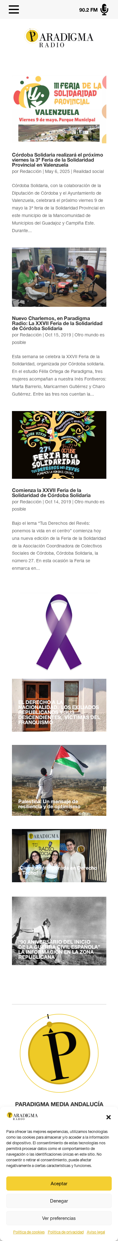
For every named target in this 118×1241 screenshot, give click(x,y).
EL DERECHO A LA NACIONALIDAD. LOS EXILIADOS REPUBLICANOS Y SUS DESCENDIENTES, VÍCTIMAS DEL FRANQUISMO (59, 713)
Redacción (31, 171)
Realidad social (88, 171)
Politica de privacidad (66, 1232)
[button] (108, 1117)
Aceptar (59, 1183)
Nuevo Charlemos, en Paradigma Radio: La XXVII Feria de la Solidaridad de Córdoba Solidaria (57, 324)
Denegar (59, 1201)
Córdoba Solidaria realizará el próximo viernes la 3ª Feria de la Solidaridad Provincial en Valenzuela (57, 160)
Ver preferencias (59, 1218)
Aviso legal (96, 1232)
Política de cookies (29, 1232)
